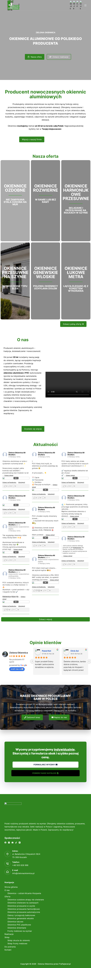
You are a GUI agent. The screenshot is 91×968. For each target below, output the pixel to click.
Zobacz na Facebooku (9, 482)
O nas (7, 890)
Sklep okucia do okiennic (18, 940)
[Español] (81, 5)
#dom (13, 596)
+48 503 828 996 (20, 865)
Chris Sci (75, 651)
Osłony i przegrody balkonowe (21, 915)
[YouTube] (19, 842)
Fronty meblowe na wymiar (19, 931)
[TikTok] (16, 842)
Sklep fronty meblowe (17, 943)
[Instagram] (9, 842)
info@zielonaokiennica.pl (23, 873)
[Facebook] (5, 842)
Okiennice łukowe (15, 921)
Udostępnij (21, 482)
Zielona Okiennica (18, 652)
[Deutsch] (71, 5)
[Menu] (85, 5)
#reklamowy (77, 547)
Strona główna (11, 887)
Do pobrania (10, 947)
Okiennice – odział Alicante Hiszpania (24, 893)
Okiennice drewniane (16, 928)
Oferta (7, 896)
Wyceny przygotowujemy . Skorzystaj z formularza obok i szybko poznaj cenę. (46, 753)
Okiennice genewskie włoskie (20, 918)
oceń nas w (16, 669)
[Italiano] (78, 4)
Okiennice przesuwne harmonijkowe (23, 909)
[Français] (74, 5)
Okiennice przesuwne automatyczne (23, 912)
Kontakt (8, 950)
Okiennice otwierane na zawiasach (22, 902)
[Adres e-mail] (12, 842)
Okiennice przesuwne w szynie (21, 906)
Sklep (7, 937)
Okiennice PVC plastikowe (19, 925)
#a (17, 596)
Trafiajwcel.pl (65, 964)
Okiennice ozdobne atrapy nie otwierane (25, 899)
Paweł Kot (46, 651)
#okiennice (6, 596)
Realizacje (9, 934)
